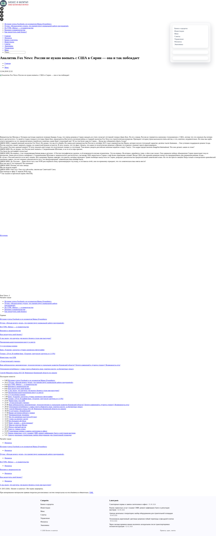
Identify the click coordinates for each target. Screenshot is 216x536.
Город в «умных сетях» (17, 429)
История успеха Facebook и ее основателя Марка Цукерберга (27, 24)
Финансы (8, 443)
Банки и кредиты (47, 504)
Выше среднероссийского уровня (22, 413)
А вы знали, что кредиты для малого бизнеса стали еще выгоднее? (25, 338)
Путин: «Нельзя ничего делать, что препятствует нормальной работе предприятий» (36, 26)
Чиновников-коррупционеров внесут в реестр (17, 342)
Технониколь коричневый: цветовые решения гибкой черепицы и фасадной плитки (141, 519)
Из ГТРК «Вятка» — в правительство (18, 28)
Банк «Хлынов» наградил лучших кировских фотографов (22, 350)
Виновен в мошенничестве (14, 30)
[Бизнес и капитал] (14, 6)
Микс (6, 67)
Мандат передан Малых (18, 425)
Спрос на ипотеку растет (18, 419)
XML (91, 492)
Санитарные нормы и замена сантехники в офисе (28, 431)
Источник (4, 235)
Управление (45, 518)
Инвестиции (45, 508)
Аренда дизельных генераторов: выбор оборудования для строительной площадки (40, 435)
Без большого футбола (17, 421)
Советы (43, 515)
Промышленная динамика (19, 415)
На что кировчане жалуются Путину (23, 417)
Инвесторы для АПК (8, 357)
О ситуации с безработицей (19, 411)
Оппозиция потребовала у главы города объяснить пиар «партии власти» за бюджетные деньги (37, 369)
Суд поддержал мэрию (8, 346)
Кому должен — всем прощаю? (21, 423)
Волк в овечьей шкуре (17, 427)
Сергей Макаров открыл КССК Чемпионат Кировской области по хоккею (28, 373)
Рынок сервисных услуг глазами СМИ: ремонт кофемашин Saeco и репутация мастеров (41, 433)
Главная (7, 63)
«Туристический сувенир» (10, 361)
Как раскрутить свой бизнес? (15, 32)
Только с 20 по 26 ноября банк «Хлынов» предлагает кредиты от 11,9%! (27, 354)
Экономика (44, 525)
